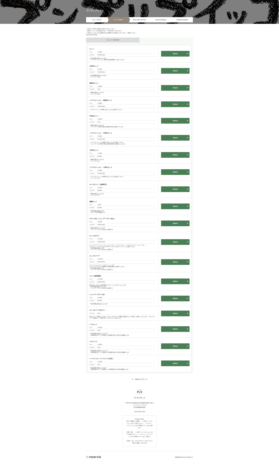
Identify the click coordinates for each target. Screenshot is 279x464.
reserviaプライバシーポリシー (184, 457)
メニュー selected (112, 40)
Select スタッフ (141, 379)
